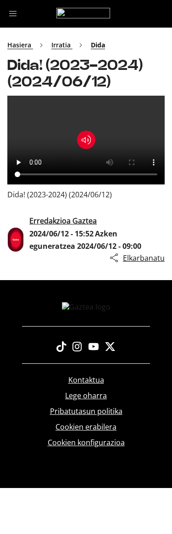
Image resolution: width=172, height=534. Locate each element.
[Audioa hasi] (86, 140)
